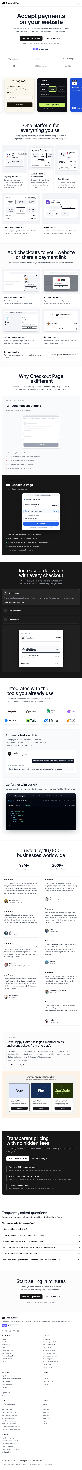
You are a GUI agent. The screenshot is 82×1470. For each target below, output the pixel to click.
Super (45, 1421)
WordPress (46, 1418)
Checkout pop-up (48, 1359)
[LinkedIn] (18, 1331)
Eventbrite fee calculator (10, 1421)
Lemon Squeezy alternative (11, 1441)
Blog (3, 1347)
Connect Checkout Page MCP (35, 742)
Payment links (47, 1364)
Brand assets (47, 1384)
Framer (45, 1404)
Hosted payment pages (50, 1361)
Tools (4, 1401)
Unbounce (46, 1412)
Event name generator (9, 1424)
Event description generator (11, 1429)
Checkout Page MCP (8, 1356)
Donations (5, 1390)
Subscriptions (60, 796)
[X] (2, 1331)
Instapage (46, 1415)
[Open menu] (78, 3)
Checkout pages (19, 796)
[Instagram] (10, 1331)
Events (29, 796)
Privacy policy (47, 1464)
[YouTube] (14, 1331)
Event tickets (6, 1381)
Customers (50, 796)
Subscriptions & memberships (11, 1378)
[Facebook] (6, 1331)
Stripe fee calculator (8, 1407)
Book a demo (52, 38)
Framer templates (48, 1407)
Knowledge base (7, 1350)
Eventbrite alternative (9, 1438)
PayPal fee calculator (9, 1404)
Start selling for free (31, 38)
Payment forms (47, 1367)
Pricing (4, 1339)
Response (23, 805)
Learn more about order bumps (14, 602)
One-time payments (49, 1350)
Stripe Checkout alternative (11, 1449)
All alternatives (6, 1452)
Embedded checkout (49, 1356)
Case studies (6, 1345)
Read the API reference (66, 789)
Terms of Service (34, 1464)
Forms (35, 796)
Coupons (42, 796)
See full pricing (38, 1158)
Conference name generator (11, 1426)
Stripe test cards (7, 1410)
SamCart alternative (8, 1446)
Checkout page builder (50, 1342)
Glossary (4, 1361)
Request (11, 805)
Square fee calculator (9, 1412)
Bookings (69, 796)
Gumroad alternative (8, 1443)
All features (46, 1339)
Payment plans (6, 1392)
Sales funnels (47, 1347)
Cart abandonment (49, 1345)
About (44, 1376)
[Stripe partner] (41, 49)
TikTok (45, 1424)
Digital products (7, 1376)
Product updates (7, 1359)
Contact (45, 1378)
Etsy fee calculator (8, 1418)
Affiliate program (48, 1381)
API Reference (6, 1353)
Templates (5, 1342)
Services (4, 1387)
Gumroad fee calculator (9, 1415)
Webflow (45, 1410)
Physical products (7, 1384)
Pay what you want (49, 1353)
